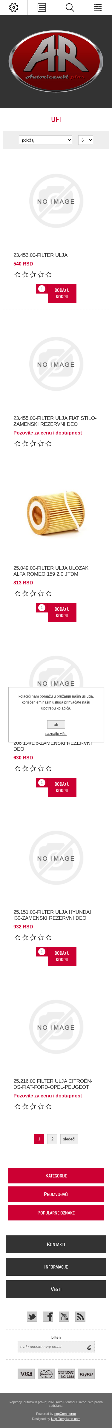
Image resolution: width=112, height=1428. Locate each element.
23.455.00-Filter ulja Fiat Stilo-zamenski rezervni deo (55, 421)
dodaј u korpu (62, 293)
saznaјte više (56, 734)
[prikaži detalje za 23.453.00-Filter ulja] (56, 200)
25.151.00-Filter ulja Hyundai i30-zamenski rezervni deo (52, 915)
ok (56, 724)
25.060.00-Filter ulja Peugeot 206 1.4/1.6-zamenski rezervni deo (53, 743)
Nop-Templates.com (65, 1419)
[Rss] (80, 1316)
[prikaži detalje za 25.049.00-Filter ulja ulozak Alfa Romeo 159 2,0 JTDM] (56, 513)
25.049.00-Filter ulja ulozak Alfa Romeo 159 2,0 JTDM (50, 571)
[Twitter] (32, 1316)
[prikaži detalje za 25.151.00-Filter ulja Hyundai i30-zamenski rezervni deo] (56, 857)
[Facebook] (48, 1316)
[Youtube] (64, 1316)
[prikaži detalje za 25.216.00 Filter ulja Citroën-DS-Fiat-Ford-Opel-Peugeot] (56, 1026)
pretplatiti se (90, 1346)
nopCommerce (65, 1413)
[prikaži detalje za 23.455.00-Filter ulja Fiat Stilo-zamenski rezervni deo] (56, 363)
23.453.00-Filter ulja (40, 255)
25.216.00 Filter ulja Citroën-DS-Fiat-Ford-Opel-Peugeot (53, 1084)
